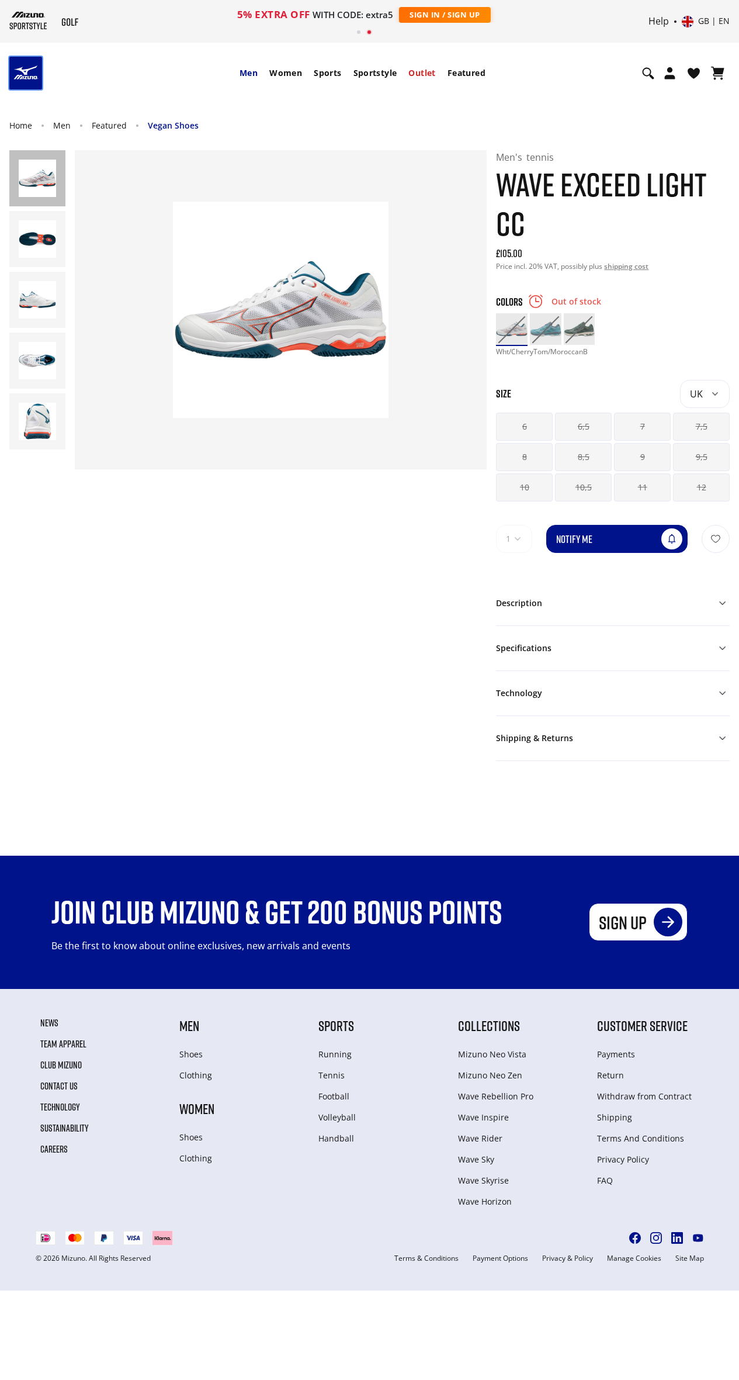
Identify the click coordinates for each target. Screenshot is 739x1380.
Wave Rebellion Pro (495, 1096)
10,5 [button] (583, 487)
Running (335, 1054)
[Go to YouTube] (698, 1238)
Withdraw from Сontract (644, 1096)
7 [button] (642, 426)
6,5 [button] (583, 426)
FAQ (605, 1180)
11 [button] (642, 487)
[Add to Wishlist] (716, 539)
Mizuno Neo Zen (490, 1075)
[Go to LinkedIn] (677, 1238)
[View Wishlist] (694, 73)
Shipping (614, 1117)
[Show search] (648, 73)
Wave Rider (480, 1138)
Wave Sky (476, 1159)
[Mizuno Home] (28, 20)
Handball (336, 1138)
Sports (327, 72)
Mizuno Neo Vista (492, 1054)
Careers (54, 1149)
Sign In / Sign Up (445, 14)
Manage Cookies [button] (634, 1258)
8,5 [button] (583, 456)
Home (20, 125)
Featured (466, 72)
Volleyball (337, 1117)
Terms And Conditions (640, 1138)
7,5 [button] (701, 426)
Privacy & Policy (567, 1258)
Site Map (689, 1258)
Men (249, 72)
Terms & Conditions (426, 1258)
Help (658, 21)
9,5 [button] (701, 456)
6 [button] (524, 426)
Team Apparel (63, 1044)
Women (285, 72)
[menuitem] (248, 73)
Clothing (195, 1075)
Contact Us (59, 1086)
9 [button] (642, 456)
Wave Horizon (485, 1201)
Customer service (642, 1025)
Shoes (191, 1054)
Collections (489, 1025)
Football (333, 1096)
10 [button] (524, 487)
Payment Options (500, 1258)
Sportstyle (375, 72)
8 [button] (524, 456)
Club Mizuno (61, 1065)
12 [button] (701, 487)
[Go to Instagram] (656, 1238)
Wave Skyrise (483, 1180)
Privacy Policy (623, 1159)
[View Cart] (718, 73)
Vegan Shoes (173, 125)
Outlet (421, 72)
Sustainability (64, 1128)
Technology (60, 1107)
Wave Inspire (483, 1117)
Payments (616, 1054)
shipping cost (626, 266)
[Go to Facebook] (635, 1238)
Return (610, 1075)
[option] (512, 329)
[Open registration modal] (670, 73)
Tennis (331, 1075)
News (49, 1023)
